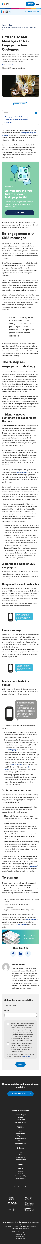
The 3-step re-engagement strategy (16, 119)
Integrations (20, 1136)
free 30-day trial (21, 925)
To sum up (8, 122)
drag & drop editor (16, 764)
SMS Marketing (20, 1133)
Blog (10, 25)
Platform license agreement (20, 1232)
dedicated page (31, 920)
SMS (20, 1154)
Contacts (20, 1117)
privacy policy (26, 1056)
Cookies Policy (20, 1238)
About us (20, 1168)
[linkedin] (20, 954)
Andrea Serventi (7, 65)
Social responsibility (20, 1176)
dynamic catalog (21, 472)
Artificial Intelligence (20, 1138)
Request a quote (20, 1119)
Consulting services (20, 1159)
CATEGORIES (29, 12)
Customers (20, 1171)
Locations (20, 1173)
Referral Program (20, 1157)
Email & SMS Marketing (20, 103)
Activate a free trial (20, 1122)
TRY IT (30, 4)
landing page (12, 750)
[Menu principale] (37, 4)
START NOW (19, 213)
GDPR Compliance (20, 1178)
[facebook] (13, 954)
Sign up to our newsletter (20, 1094)
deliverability (33, 866)
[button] (20, 113)
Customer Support (21, 1114)
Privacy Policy (20, 1236)
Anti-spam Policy (20, 1234)
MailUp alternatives (20, 1143)
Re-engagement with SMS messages (17, 117)
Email (20, 1131)
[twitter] (28, 954)
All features (20, 1141)
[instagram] (25, 1186)
